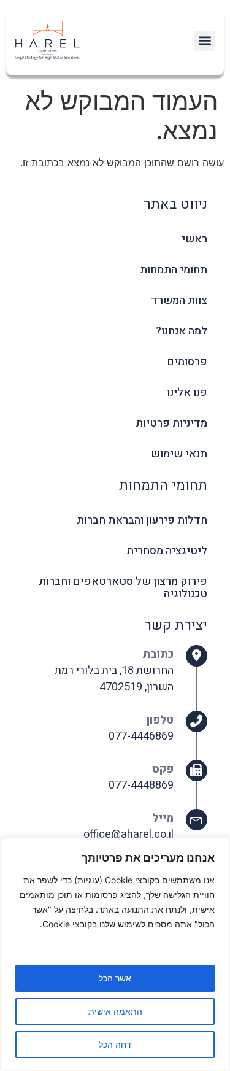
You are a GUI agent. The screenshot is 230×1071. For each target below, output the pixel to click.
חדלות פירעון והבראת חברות (142, 520)
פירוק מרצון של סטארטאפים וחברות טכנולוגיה (123, 587)
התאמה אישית (115, 1011)
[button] (204, 41)
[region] (115, 954)
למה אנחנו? (181, 331)
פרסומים (187, 362)
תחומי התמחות (173, 269)
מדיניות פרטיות (171, 423)
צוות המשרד (179, 300)
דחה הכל (115, 1044)
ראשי (194, 239)
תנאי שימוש (179, 454)
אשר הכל (115, 978)
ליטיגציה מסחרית (166, 551)
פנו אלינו (187, 392)
